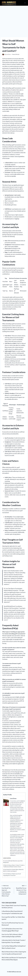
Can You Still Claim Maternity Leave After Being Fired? (13, 861)
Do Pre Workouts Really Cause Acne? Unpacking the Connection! (12, 874)
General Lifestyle (15, 54)
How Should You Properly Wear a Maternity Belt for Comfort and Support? (13, 870)
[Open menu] (25, 3)
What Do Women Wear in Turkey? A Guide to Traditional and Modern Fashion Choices (13, 866)
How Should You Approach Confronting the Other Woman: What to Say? (6, 891)
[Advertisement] (14, 20)
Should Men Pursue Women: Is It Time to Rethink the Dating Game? (21, 890)
